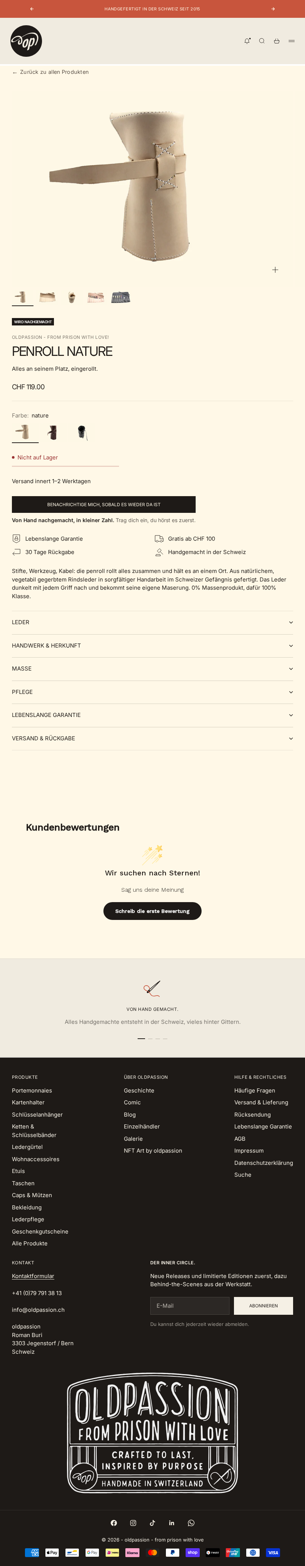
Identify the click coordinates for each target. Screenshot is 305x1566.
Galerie (133, 1138)
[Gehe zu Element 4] (96, 297)
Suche (242, 1174)
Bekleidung (27, 1207)
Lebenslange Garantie (263, 1126)
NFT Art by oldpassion (153, 1150)
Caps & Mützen (32, 1195)
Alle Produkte (30, 1243)
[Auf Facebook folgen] (114, 1523)
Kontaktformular (33, 1276)
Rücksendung (252, 1114)
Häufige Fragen (254, 1090)
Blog (130, 1114)
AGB (239, 1138)
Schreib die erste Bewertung (152, 911)
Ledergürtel (27, 1146)
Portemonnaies (32, 1090)
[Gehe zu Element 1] (22, 297)
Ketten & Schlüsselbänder (34, 1131)
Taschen (23, 1183)
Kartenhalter (28, 1102)
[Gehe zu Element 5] (121, 297)
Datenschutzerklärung (263, 1162)
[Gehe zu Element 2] (47, 297)
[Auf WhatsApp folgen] (191, 1523)
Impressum (249, 1150)
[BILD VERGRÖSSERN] (275, 269)
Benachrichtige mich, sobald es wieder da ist (104, 504)
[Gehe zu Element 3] (72, 297)
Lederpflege (28, 1219)
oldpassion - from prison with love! (60, 337)
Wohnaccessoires (36, 1159)
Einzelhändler (142, 1126)
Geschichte (139, 1090)
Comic (132, 1102)
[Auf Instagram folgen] (133, 1523)
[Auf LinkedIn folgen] (172, 1523)
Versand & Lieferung (261, 1102)
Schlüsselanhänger (37, 1114)
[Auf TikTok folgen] (152, 1523)
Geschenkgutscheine (40, 1231)
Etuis (18, 1170)
